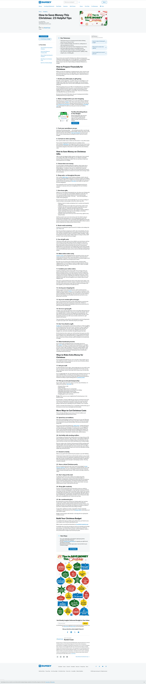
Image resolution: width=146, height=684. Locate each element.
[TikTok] (99, 666)
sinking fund (66, 144)
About (87, 666)
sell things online (81, 377)
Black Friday (65, 177)
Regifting (58, 325)
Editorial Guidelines (79, 671)
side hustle (69, 384)
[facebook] (57, 657)
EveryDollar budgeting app (82, 524)
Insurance (65, 6)
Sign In (104, 2)
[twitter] (64, 657)
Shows (81, 6)
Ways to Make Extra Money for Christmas (47, 56)
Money (40, 6)
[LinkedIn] (71, 632)
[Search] (79, 2)
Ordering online (59, 255)
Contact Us (68, 666)
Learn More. (73, 653)
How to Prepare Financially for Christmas (46, 48)
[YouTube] (103, 666)
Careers (64, 666)
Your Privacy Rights (54, 671)
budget (67, 102)
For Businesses (94, 6)
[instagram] (61, 657)
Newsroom (78, 666)
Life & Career (73, 6)
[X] (74, 632)
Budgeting (45, 11)
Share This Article (44, 36)
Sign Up (85, 623)
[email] (78, 632)
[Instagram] (106, 666)
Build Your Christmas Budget (46, 62)
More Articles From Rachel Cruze (82, 656)
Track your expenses (75, 132)
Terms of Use (66, 626)
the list (70, 291)
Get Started (60, 666)
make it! (60, 344)
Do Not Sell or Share (61, 671)
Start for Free (75, 123)
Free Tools (87, 6)
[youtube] (67, 657)
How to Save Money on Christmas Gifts (45, 52)
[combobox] (72, 2)
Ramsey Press (82, 666)
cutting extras (76, 425)
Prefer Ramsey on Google (45, 39)
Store (102, 6)
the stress (74, 181)
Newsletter (73, 666)
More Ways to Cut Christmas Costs (46, 60)
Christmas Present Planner (64, 104)
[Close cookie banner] (144, 682)
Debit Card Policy (42, 671)
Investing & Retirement (49, 6)
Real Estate (58, 6)
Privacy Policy (73, 626)
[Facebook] (67, 632)
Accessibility (73, 671)
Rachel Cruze (47, 27)
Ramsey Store (78, 510)
